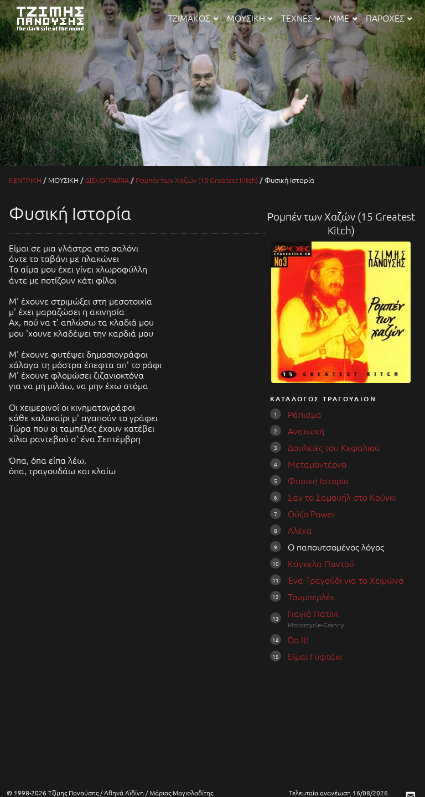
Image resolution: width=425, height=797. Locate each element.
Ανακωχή (306, 430)
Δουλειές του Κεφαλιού (334, 447)
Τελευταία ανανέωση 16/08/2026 (338, 792)
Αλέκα (300, 530)
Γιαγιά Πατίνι (313, 613)
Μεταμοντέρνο (317, 464)
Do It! (298, 639)
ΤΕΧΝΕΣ (297, 18)
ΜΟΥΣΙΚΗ (246, 18)
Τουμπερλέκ (311, 596)
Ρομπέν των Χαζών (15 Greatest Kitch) (197, 180)
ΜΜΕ (339, 18)
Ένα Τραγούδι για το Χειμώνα (346, 580)
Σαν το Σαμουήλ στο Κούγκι (342, 497)
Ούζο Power (311, 513)
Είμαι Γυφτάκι (315, 656)
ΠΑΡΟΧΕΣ (385, 18)
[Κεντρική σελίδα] (57, 31)
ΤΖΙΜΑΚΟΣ (189, 18)
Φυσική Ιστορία (318, 480)
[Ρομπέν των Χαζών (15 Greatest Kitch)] (340, 379)
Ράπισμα (305, 414)
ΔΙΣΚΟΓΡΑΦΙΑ (107, 180)
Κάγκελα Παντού (321, 563)
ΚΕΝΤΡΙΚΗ (25, 180)
